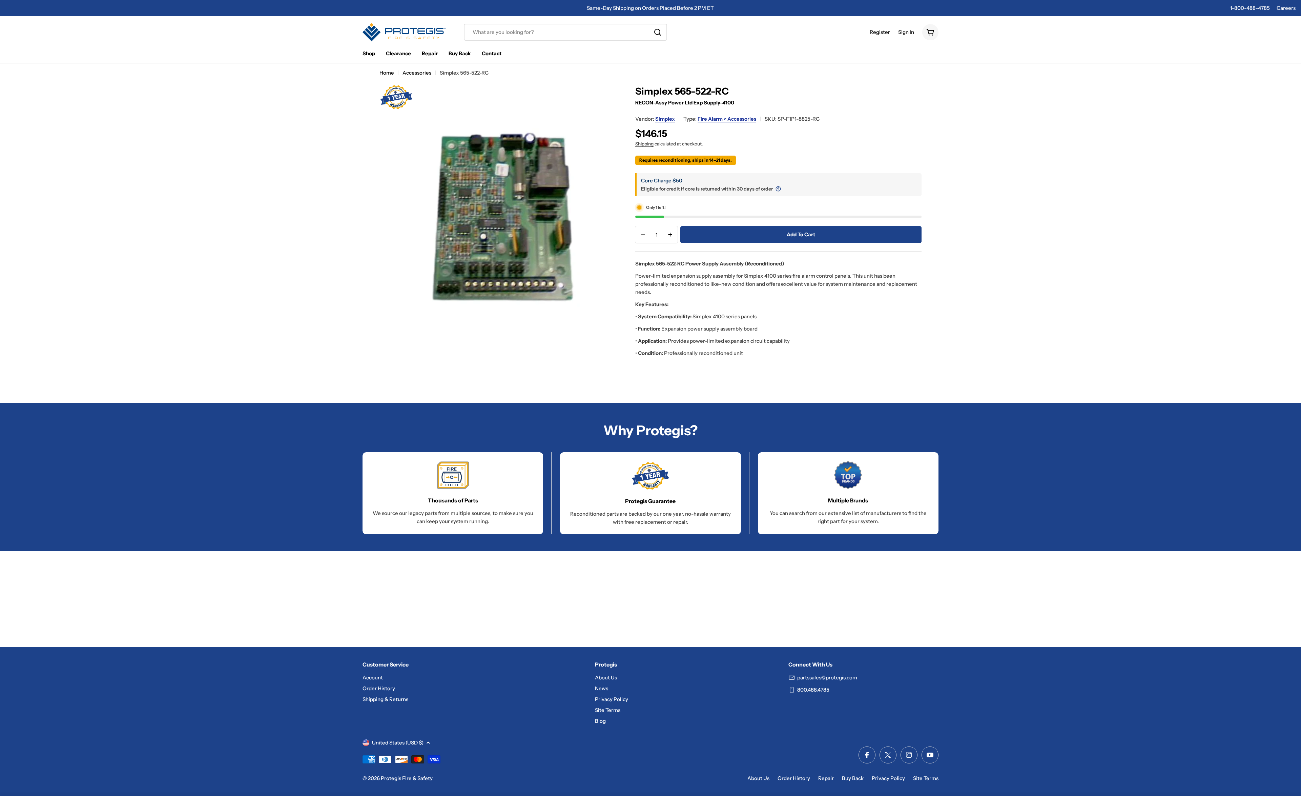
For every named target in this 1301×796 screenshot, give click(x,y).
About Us (758, 778)
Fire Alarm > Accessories (727, 119)
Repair (826, 778)
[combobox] (565, 32)
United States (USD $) (398, 742)
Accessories (416, 72)
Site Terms (925, 778)
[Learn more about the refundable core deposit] (778, 188)
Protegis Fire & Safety (406, 778)
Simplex (665, 119)
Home (386, 72)
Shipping (644, 143)
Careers (1286, 8)
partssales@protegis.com (827, 677)
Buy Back (853, 778)
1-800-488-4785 (1250, 8)
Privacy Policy (888, 778)
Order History (794, 778)
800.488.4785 (813, 689)
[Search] (658, 32)
